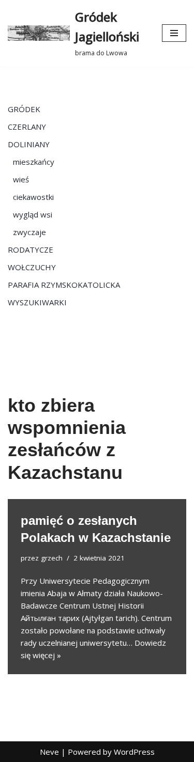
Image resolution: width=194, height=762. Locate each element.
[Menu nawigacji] (174, 33)
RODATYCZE (30, 249)
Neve (49, 752)
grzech (52, 558)
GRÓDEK (24, 109)
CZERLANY (27, 126)
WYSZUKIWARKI (37, 302)
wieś (21, 179)
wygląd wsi (32, 214)
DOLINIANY (29, 144)
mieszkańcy (33, 162)
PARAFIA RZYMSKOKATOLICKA (64, 284)
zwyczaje (29, 232)
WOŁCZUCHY (32, 267)
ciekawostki (33, 197)
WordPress (134, 752)
